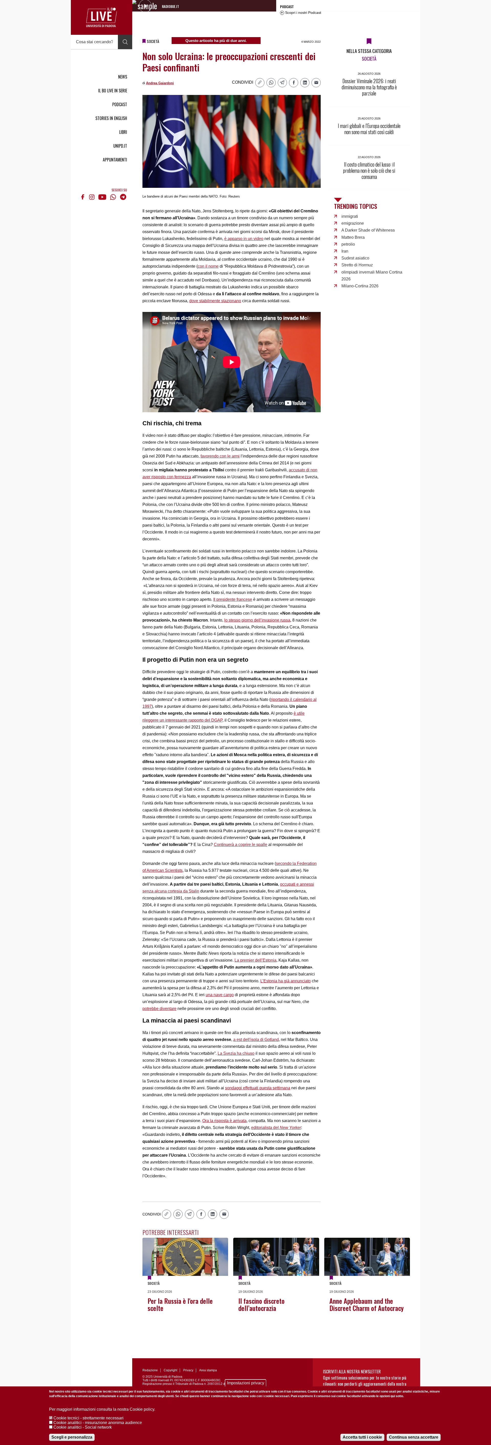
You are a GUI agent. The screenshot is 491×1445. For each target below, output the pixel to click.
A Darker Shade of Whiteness (368, 230)
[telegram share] (282, 82)
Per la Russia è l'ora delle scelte (180, 1304)
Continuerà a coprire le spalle (240, 844)
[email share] (316, 82)
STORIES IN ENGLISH (111, 118)
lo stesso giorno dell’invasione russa (257, 620)
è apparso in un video (243, 238)
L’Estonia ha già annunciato (285, 981)
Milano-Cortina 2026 (359, 286)
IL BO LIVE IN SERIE (112, 91)
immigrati (349, 216)
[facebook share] (293, 82)
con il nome (208, 266)
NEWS (122, 77)
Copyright (170, 1370)
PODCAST (119, 104)
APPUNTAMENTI (115, 160)
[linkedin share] (304, 82)
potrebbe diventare (159, 1008)
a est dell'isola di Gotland (256, 1039)
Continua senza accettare (413, 1437)
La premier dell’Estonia (255, 960)
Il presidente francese (232, 599)
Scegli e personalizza (71, 1437)
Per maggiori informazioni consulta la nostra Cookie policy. (102, 1409)
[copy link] (259, 82)
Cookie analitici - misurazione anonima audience (97, 1422)
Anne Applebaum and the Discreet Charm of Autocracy (366, 1304)
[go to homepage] (101, 17)
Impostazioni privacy (245, 1383)
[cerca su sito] (125, 42)
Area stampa (208, 1370)
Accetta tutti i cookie (362, 1437)
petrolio (348, 244)
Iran (344, 251)
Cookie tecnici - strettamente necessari (88, 1418)
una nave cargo (220, 995)
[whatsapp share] (271, 82)
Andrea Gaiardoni (160, 83)
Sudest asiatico (355, 258)
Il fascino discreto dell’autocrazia (261, 1304)
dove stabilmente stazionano (215, 301)
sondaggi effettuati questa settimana (257, 1088)
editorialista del (276, 1127)
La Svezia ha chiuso (236, 1053)
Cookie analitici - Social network (82, 1427)
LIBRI (123, 132)
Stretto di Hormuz (357, 265)
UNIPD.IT (120, 146)
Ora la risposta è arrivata (224, 1120)
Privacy (188, 1370)
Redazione (150, 1370)
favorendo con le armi (220, 456)
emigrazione (352, 223)
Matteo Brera (353, 237)
